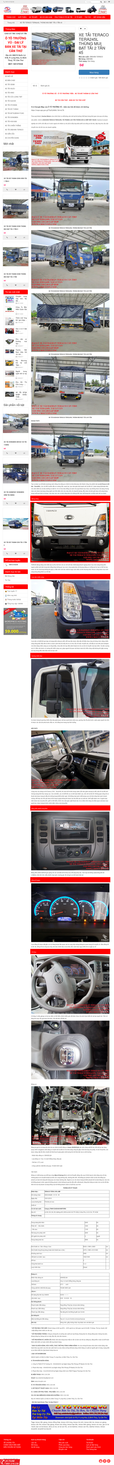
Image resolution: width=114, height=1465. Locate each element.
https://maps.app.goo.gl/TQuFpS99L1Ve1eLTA (47, 110)
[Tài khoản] (105, 2)
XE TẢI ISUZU (10, 88)
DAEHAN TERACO (96, 57)
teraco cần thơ (36, 1424)
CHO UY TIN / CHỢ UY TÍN (16, 33)
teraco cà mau (97, 1424)
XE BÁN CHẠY (10, 80)
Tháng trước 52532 (14, 599)
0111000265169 (48, 1371)
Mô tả (35, 86)
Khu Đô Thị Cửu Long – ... (21, 384)
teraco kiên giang (85, 1424)
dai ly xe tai (53, 1426)
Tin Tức (7, 580)
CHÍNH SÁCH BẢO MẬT (12, 1445)
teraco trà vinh (78, 1422)
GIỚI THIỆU (22, 17)
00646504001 (47, 1367)
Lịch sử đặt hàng (92, 1445)
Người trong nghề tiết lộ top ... (21, 374)
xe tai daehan (72, 1426)
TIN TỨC (88, 17)
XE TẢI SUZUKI (10, 101)
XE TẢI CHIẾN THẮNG (13, 125)
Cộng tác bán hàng (65, 1447)
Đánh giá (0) (45, 86)
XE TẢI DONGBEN (11, 117)
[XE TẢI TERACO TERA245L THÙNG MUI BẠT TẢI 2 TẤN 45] (53, 49)
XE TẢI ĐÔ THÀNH (11, 109)
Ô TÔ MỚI (78, 17)
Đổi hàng (34, 1445)
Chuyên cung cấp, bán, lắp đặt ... (21, 299)
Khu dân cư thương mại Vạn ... (21, 342)
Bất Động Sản (10, 576)
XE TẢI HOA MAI (11, 121)
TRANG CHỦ (10, 17)
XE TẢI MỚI (33, 17)
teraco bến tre (89, 1422)
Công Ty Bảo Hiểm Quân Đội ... (21, 310)
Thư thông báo (91, 1449)
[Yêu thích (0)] (109, 2)
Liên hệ (33, 1442)
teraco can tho (83, 1426)
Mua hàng (94, 72)
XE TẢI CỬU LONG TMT (13, 97)
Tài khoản (89, 1442)
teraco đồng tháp (54, 1422)
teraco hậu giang (48, 1424)
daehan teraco (94, 1426)
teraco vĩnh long (66, 1422)
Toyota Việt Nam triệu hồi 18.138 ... (21, 353)
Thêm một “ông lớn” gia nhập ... (21, 320)
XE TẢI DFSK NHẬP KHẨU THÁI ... (21, 395)
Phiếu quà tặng (64, 1445)
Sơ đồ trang (35, 1447)
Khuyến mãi (63, 1449)
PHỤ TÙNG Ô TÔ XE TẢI (63, 17)
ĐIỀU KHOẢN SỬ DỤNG (12, 1447)
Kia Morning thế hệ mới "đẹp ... (21, 363)
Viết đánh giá (103, 78)
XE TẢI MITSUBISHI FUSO (14, 113)
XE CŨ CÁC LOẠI (46, 17)
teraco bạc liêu (72, 1424)
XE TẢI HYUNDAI (11, 105)
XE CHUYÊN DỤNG (12, 138)
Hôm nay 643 (12, 595)
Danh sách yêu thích (93, 1447)
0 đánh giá (93, 78)
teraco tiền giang (41, 1422)
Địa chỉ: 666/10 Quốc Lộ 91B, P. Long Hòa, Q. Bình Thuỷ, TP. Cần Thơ (15, 58)
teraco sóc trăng (60, 1424)
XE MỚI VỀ (9, 76)
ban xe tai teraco (42, 1426)
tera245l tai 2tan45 (44, 1429)
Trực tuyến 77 (12, 591)
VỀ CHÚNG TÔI (9, 1442)
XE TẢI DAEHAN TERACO (14, 129)
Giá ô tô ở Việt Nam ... (21, 331)
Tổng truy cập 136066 (15, 603)
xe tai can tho (62, 1426)
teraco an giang (100, 1422)
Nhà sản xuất (63, 1442)
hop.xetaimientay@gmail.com (44, 1378)
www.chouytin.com (40, 1381)
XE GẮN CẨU (9, 134)
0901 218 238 (45, 1374)
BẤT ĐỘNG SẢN (99, 17)
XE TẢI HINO (9, 93)
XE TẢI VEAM (10, 84)
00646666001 (57, 1364)
